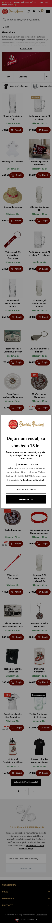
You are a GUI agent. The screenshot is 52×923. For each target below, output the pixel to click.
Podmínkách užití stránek (32, 480)
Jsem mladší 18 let (26, 489)
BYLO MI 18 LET (26, 499)
